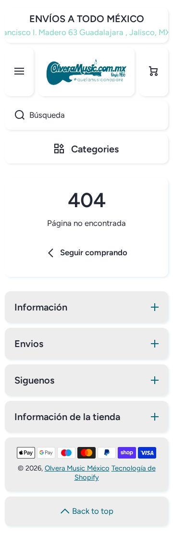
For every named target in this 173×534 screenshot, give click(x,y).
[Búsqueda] (15, 115)
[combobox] (86, 115)
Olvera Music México (77, 468)
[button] (153, 72)
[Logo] (86, 72)
